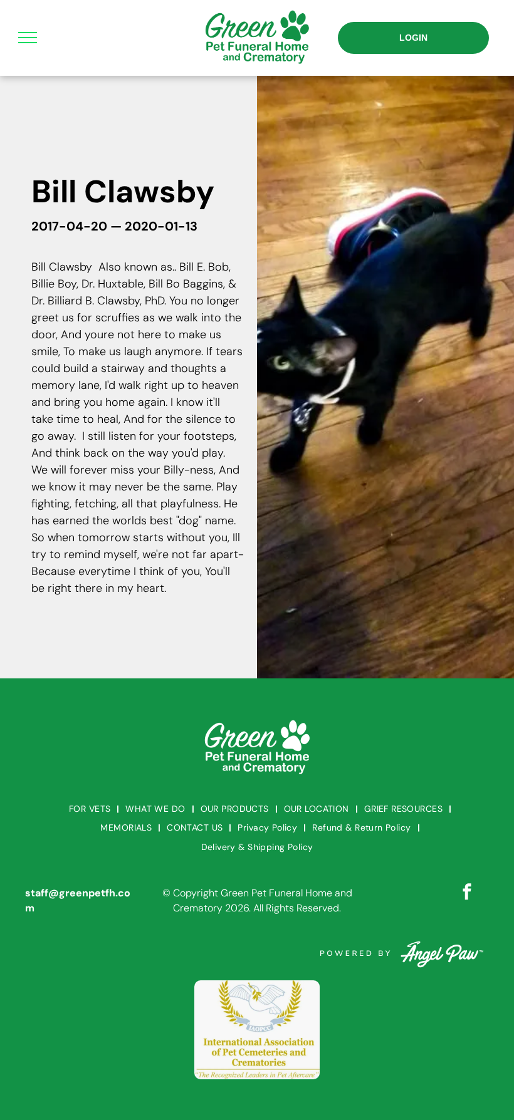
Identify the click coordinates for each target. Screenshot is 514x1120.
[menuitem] (91, 809)
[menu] (27, 37)
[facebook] (467, 893)
